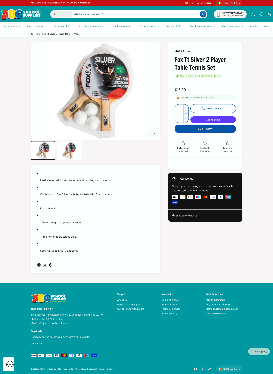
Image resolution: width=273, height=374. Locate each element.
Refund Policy (169, 304)
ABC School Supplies (47, 369)
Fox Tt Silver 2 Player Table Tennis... (61, 33)
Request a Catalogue (128, 304)
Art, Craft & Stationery (218, 304)
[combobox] (140, 14)
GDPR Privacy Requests (130, 308)
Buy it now (205, 128)
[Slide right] (154, 133)
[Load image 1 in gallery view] (43, 150)
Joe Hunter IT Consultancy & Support (80, 369)
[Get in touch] (261, 14)
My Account (206, 3)
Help (191, 3)
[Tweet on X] (45, 265)
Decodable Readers (217, 313)
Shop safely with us (186, 215)
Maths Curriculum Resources (222, 308)
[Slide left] (147, 133)
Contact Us (37, 343)
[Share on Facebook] (39, 265)
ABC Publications (215, 299)
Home (37, 33)
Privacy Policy (169, 313)
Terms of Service (171, 308)
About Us (122, 299)
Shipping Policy (170, 299)
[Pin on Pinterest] (51, 265)
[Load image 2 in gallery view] (69, 150)
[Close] (11, 360)
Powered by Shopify (104, 369)
